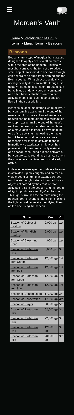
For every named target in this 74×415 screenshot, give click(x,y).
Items (15, 43)
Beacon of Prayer (21, 304)
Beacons (55, 43)
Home (15, 38)
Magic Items (34, 43)
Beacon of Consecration (26, 293)
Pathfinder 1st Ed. (39, 38)
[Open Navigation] (9, 9)
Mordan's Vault (37, 23)
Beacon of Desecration (25, 299)
